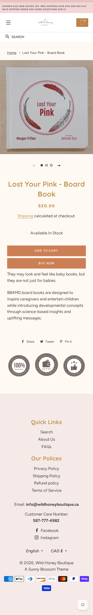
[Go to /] (45, 22)
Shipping (25, 215)
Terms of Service (47, 490)
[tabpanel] (46, 107)
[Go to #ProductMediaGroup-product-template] (41, 165)
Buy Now (46, 263)
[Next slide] (59, 165)
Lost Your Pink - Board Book (43, 53)
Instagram (49, 537)
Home (11, 53)
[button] (7, 37)
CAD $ (57, 551)
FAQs (46, 446)
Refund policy (46, 483)
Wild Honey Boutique (54, 562)
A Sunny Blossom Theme (46, 569)
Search (46, 432)
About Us (46, 439)
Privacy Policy (46, 468)
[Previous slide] (34, 165)
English (32, 551)
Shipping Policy (46, 475)
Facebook (49, 530)
